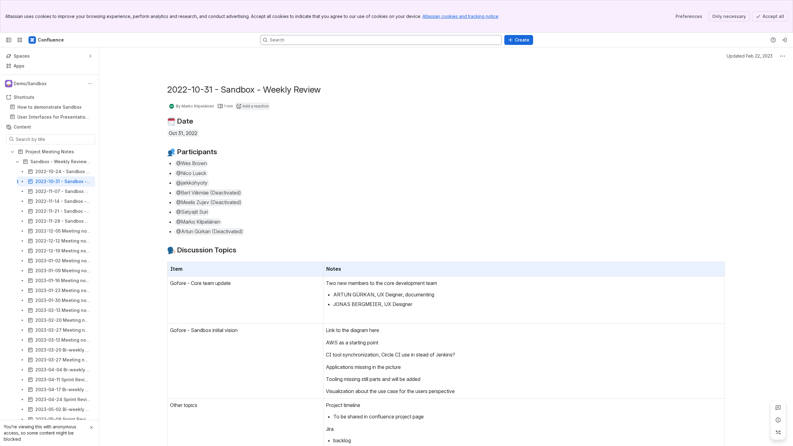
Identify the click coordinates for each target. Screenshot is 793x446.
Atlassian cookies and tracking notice (460, 16)
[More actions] (90, 83)
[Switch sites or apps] (20, 40)
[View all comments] (778, 408)
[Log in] (784, 40)
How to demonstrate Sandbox (49, 107)
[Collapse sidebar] (9, 40)
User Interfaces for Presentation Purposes (52, 117)
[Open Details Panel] (778, 420)
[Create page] (778, 432)
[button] (191, 163)
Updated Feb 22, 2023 (750, 56)
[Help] (773, 40)
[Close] (91, 427)
